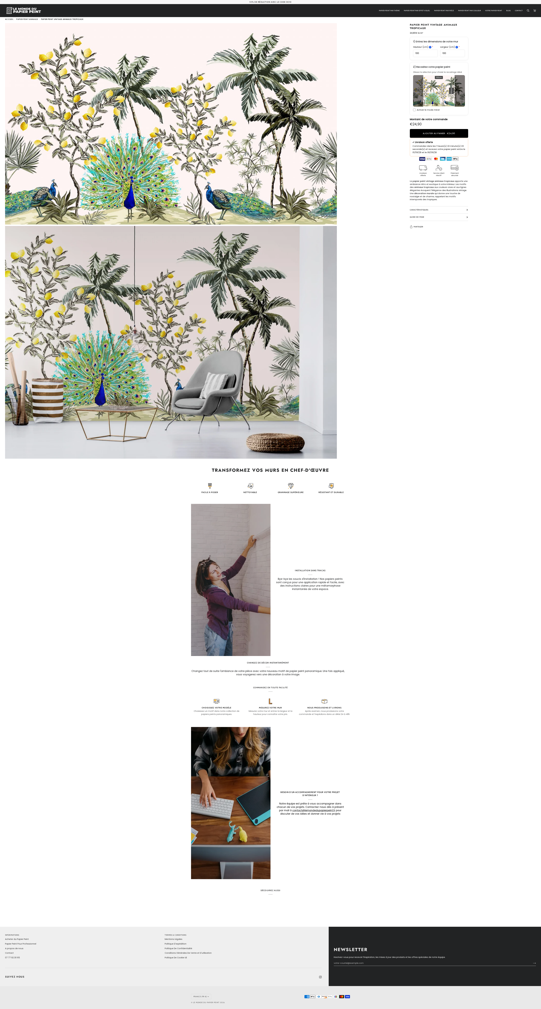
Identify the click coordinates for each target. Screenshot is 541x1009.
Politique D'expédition (175, 943)
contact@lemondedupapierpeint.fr (313, 810)
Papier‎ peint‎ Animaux (27, 19)
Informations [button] (12, 935)
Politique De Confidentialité (178, 948)
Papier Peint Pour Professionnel (20, 943)
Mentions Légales (173, 939)
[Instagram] (320, 977)
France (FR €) (200, 996)
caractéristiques (419, 210)
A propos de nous (14, 948)
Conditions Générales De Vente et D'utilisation (188, 953)
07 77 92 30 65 (12, 957)
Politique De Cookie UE (176, 957)
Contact (9, 953)
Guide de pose (417, 217)
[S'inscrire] (532, 963)
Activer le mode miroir (428, 109)
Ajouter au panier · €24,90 (439, 133)
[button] (389, 10)
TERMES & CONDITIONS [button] (175, 935)
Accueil (9, 19)
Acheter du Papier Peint (17, 939)
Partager (418, 227)
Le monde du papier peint (206, 1002)
